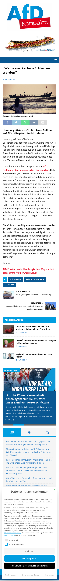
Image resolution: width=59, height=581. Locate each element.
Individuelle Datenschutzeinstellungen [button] (30, 565)
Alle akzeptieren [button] (29, 558)
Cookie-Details (10, 575)
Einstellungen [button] (9, 535)
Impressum (49, 575)
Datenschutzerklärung (12, 533)
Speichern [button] (29, 551)
